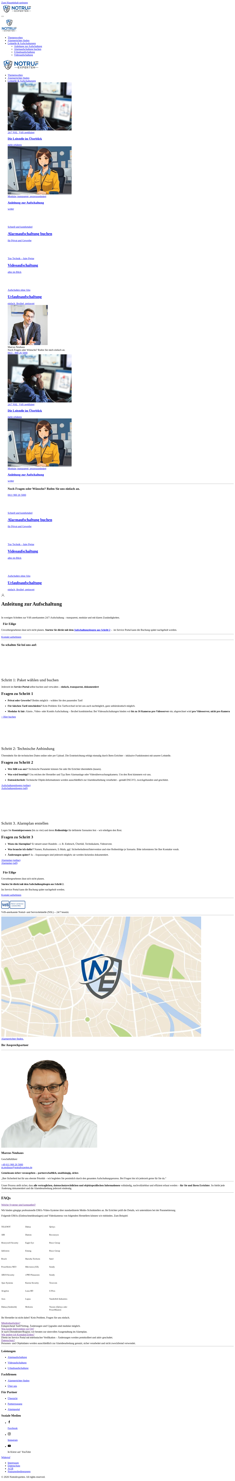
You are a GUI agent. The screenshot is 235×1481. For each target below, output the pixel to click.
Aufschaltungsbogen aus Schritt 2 (92, 630)
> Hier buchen (8, 716)
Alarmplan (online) (10, 860)
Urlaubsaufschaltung (24, 52)
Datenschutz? (8, 1340)
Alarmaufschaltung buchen (27, 49)
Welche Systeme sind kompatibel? (18, 1204)
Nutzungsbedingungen (19, 1471)
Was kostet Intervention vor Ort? (17, 1328)
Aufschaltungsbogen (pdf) (14, 788)
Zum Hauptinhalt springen (14, 2)
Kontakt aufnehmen (11, 637)
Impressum (13, 1462)
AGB (10, 1468)
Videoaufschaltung (23, 55)
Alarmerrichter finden (18, 40)
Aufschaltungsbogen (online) (16, 785)
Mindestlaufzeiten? (10, 1323)
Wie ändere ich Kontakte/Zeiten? (17, 1334)
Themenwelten (15, 37)
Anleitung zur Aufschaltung (28, 46)
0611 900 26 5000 (17, 495)
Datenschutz (14, 1465)
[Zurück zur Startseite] (33, 12)
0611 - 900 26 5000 (17, 352)
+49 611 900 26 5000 (12, 1164)
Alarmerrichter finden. (12, 1038)
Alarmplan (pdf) (9, 863)
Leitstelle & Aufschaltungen (22, 43)
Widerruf (5, 1457)
